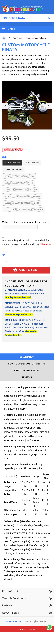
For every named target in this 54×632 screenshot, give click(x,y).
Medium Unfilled (12, 163)
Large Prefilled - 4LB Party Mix (19, 183)
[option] (27, 105)
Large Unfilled (32, 163)
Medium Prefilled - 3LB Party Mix (19, 176)
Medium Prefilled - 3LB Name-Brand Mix (22, 196)
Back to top (25, 629)
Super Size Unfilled (13, 169)
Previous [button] (5, 106)
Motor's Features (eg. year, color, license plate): (25, 222)
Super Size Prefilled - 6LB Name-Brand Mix (24, 210)
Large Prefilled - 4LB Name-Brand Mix (22, 203)
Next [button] (49, 106)
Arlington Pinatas (15, 38)
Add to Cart (28, 269)
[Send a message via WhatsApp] (49, 627)
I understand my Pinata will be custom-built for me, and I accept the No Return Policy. (27, 242)
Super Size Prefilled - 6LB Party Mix (21, 189)
